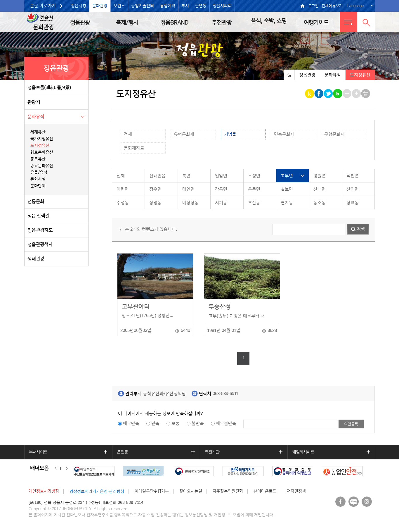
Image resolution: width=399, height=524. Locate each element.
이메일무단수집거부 (152, 491)
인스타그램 (367, 502)
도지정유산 (39, 145)
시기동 (221, 202)
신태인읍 (157, 175)
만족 (155, 423)
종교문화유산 (41, 165)
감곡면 (221, 189)
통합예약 (167, 6)
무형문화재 (334, 134)
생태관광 (35, 258)
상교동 (352, 202)
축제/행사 (127, 22)
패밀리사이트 (303, 451)
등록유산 (38, 159)
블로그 (353, 502)
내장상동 (190, 202)
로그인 (313, 6)
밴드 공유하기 (338, 93)
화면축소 (347, 93)
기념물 (230, 134)
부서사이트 (38, 451)
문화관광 (99, 6)
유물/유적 (38, 172)
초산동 (254, 202)
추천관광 (222, 22)
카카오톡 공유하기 (310, 93)
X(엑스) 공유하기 (329, 93)
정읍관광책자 (40, 244)
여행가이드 (316, 22)
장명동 (155, 202)
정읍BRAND (174, 22)
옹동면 (254, 189)
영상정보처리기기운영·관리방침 (97, 491)
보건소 (119, 6)
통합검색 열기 (366, 22)
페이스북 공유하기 (319, 93)
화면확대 (357, 93)
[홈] (289, 75)
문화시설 (38, 179)
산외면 (352, 189)
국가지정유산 (41, 139)
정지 (61, 468)
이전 (55, 468)
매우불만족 (226, 423)
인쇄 (366, 93)
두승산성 (220, 306)
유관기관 (211, 451)
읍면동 (201, 6)
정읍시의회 (222, 6)
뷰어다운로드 (265, 491)
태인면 (188, 189)
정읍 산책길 (38, 215)
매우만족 (131, 423)
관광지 (33, 102)
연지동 (287, 202)
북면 (186, 175)
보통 (175, 423)
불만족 (198, 423)
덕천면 (352, 175)
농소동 (319, 202)
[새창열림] (95, 471)
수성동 (123, 202)
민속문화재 (284, 134)
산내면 (319, 189)
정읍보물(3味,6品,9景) (49, 87)
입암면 (221, 175)
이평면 (123, 189)
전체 (128, 134)
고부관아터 (136, 306)
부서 (185, 6)
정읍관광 (80, 22)
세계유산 (38, 132)
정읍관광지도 (40, 230)
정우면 (155, 189)
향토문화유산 (41, 152)
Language (355, 6)
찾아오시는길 (190, 491)
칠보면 (287, 189)
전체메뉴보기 (332, 6)
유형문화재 (184, 134)
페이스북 (340, 502)
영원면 (319, 175)
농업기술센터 (142, 6)
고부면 (287, 175)
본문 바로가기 (43, 5)
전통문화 (35, 201)
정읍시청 (78, 6)
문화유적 (35, 116)
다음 (67, 468)
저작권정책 (296, 491)
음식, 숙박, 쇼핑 (269, 21)
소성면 (254, 175)
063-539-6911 (225, 393)
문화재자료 (134, 148)
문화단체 (38, 186)
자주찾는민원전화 (228, 491)
